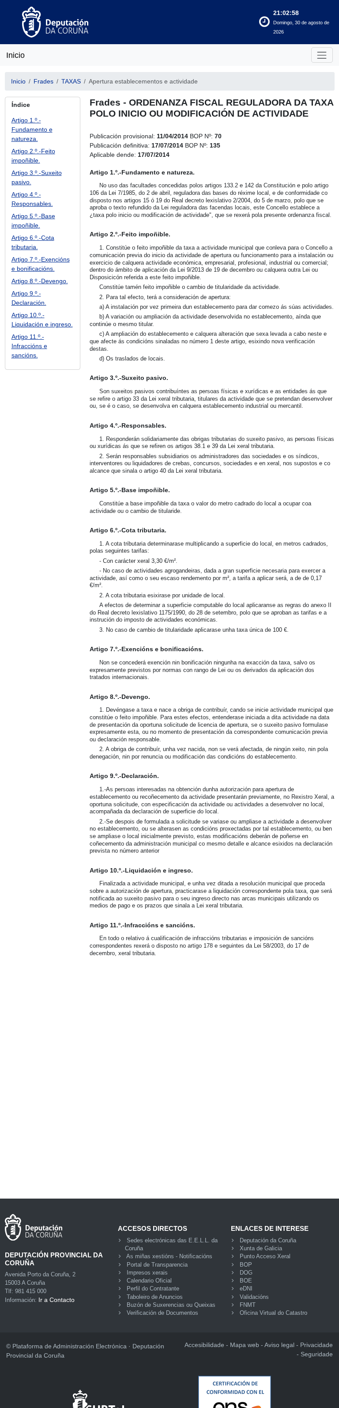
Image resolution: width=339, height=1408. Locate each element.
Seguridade (317, 1354)
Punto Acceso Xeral (265, 1256)
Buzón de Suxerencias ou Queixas (171, 1305)
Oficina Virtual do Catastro (273, 1313)
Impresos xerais (147, 1273)
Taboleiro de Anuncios (155, 1297)
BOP (246, 1265)
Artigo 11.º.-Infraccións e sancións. (29, 346)
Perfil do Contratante (153, 1289)
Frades (43, 81)
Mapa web (244, 1344)
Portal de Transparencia (157, 1265)
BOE (246, 1281)
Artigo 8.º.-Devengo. (39, 281)
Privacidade (316, 1344)
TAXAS (71, 81)
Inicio (15, 55)
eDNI (246, 1289)
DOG (246, 1273)
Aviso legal (279, 1344)
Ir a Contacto (56, 1299)
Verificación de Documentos (162, 1313)
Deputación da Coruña (268, 1240)
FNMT (248, 1305)
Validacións (254, 1297)
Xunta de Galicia (261, 1248)
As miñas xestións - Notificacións (169, 1256)
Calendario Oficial (149, 1281)
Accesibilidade (204, 1344)
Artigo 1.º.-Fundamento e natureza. (32, 129)
